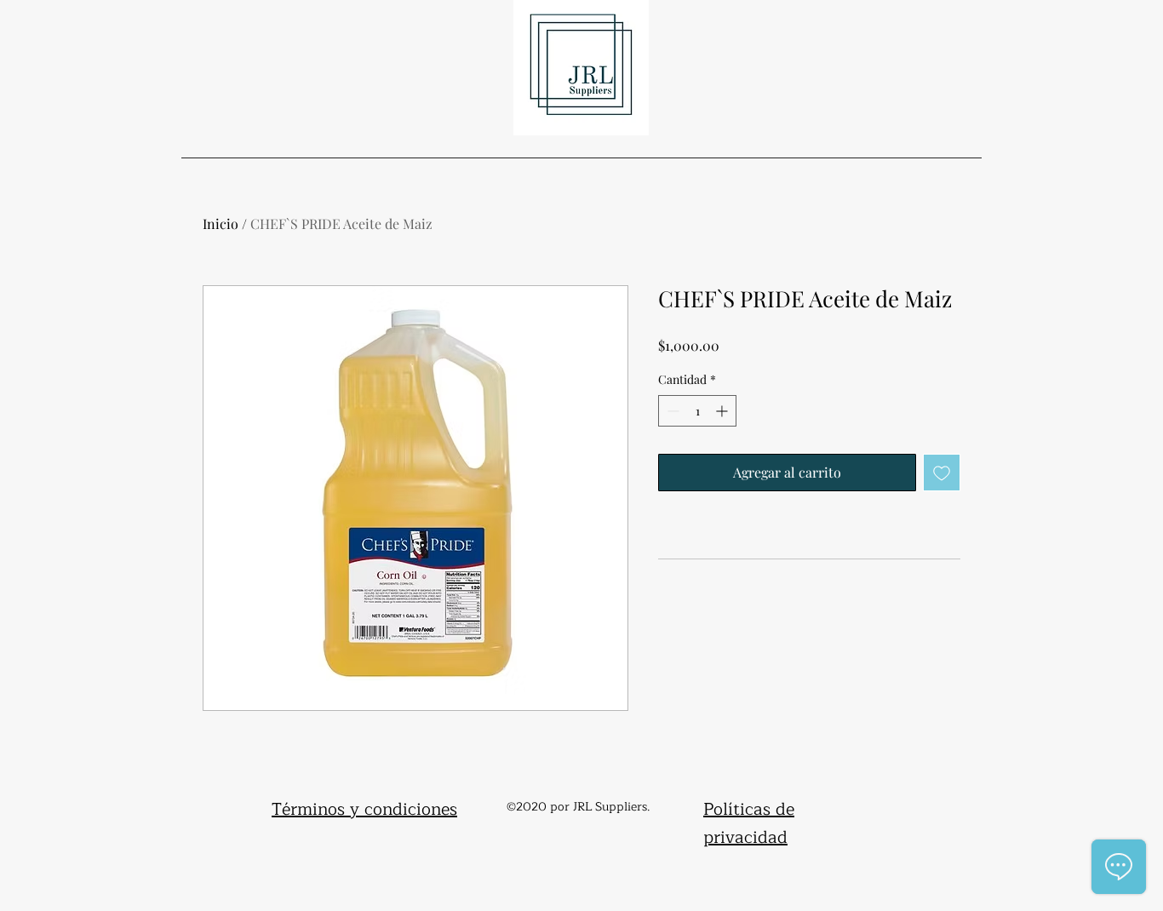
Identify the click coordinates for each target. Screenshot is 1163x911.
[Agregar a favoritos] (941, 472)
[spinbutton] (697, 411)
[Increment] (723, 411)
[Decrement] (671, 411)
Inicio (220, 223)
